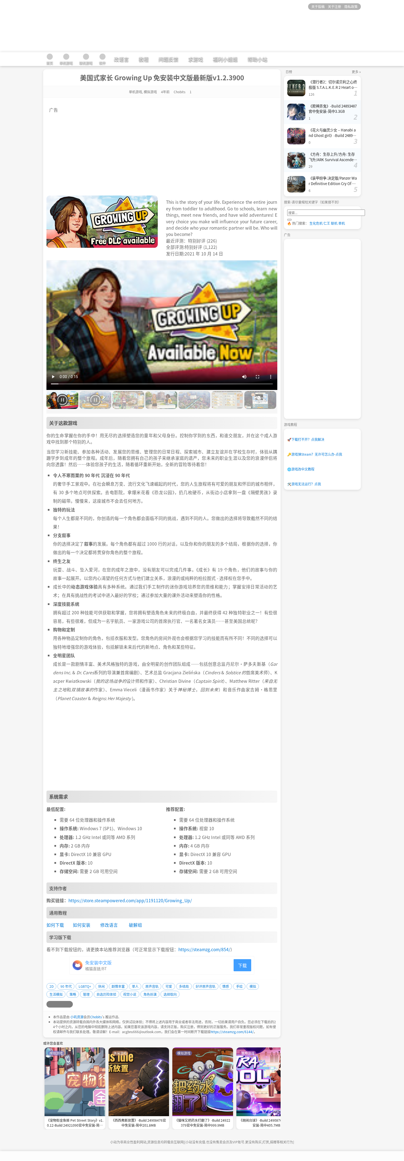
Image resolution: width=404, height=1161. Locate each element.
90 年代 (66, 986)
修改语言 (109, 925)
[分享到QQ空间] (56, 1004)
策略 (73, 994)
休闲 (101, 986)
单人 (135, 986)
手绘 (239, 986)
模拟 (253, 986)
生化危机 (316, 223)
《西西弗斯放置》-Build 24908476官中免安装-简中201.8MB (138, 1122)
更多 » (356, 71)
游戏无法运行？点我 (304, 484)
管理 (86, 994)
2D (51, 986)
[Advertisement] (162, 151)
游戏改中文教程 (300, 469)
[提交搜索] (289, 220)
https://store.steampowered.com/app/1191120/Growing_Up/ (130, 900)
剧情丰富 (118, 986)
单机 (341, 223)
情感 (225, 986)
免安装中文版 (98, 962)
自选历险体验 (106, 994)
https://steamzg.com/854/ (204, 949)
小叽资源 (77, 1016)
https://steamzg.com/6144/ (232, 1031)
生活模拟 (56, 994)
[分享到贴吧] (69, 1004)
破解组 (135, 925)
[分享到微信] (63, 1004)
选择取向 (170, 994)
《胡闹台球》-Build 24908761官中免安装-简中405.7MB (266, 1122)
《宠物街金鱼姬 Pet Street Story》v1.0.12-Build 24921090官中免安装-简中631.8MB (74, 1123)
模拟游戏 (150, 91)
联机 (334, 223)
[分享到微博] (49, 1004)
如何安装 (81, 925)
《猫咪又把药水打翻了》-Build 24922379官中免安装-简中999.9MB (202, 1122)
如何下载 (55, 925)
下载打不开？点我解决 (305, 439)
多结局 (184, 986)
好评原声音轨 (205, 986)
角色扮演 (150, 994)
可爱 (168, 986)
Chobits (96, 1016)
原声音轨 (152, 986)
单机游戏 (135, 91)
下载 (242, 965)
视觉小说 (129, 994)
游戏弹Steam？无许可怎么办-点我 (314, 454)
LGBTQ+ (85, 986)
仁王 (326, 223)
